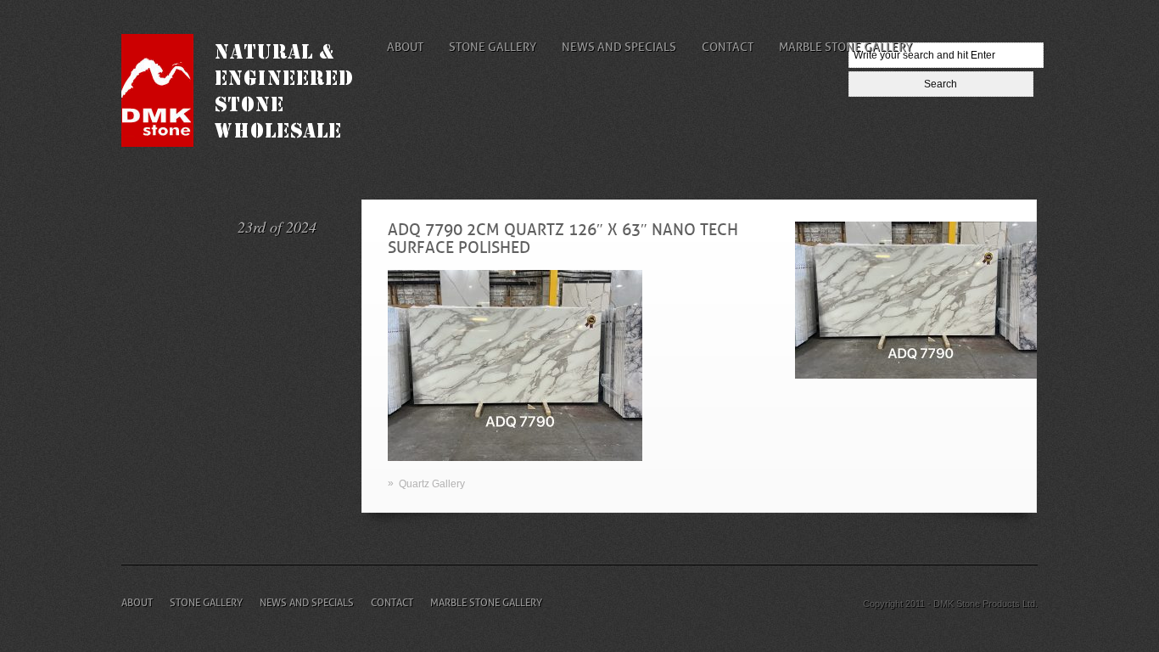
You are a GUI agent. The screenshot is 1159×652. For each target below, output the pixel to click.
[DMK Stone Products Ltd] (250, 143)
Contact (727, 46)
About (405, 46)
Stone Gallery (492, 46)
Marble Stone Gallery (845, 46)
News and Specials (619, 46)
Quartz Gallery (432, 484)
